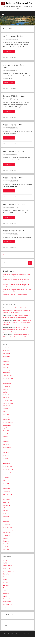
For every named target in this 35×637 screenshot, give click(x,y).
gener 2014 (6, 524)
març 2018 (6, 439)
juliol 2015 (6, 480)
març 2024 (6, 395)
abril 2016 (6, 458)
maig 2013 (6, 544)
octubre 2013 (7, 533)
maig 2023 (6, 414)
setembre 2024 (7, 383)
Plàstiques (6, 593)
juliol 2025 (6, 361)
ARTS (5, 560)
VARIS (5, 607)
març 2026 (6, 350)
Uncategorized (7, 604)
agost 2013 (6, 535)
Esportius (6, 574)
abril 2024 (6, 392)
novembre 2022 (8, 422)
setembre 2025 (7, 359)
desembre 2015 (8, 466)
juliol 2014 (6, 508)
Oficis (5, 590)
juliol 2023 (6, 411)
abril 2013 (6, 546)
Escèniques (6, 568)
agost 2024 (6, 386)
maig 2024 (6, 389)
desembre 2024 (8, 375)
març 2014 (6, 519)
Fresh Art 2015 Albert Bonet (14, 96)
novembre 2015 (8, 469)
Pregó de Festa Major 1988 (14, 204)
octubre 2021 (7, 433)
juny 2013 (6, 541)
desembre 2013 (8, 527)
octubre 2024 (7, 381)
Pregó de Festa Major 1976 (14, 231)
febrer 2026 (6, 353)
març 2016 (6, 461)
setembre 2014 (7, 502)
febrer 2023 (6, 419)
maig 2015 (6, 483)
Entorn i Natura (7, 566)
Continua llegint (8, 51)
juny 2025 (6, 364)
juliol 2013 (6, 538)
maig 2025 (6, 367)
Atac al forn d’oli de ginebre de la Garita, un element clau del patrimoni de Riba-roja (17, 322)
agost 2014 (6, 505)
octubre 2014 (7, 499)
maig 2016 (6, 455)
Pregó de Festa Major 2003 (14, 151)
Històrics (5, 577)
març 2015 (6, 486)
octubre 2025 (7, 356)
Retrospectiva (7, 599)
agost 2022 (6, 428)
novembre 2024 (8, 378)
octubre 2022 (7, 425)
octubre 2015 (7, 472)
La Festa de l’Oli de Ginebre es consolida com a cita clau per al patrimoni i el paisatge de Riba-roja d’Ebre (17, 310)
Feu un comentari (11, 57)
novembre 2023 (8, 403)
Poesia (5, 596)
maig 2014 (6, 513)
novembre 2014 (8, 497)
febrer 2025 (6, 372)
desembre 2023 (8, 400)
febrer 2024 (6, 397)
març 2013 (6, 549)
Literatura (6, 579)
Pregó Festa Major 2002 (13, 178)
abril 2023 (6, 417)
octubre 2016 (7, 447)
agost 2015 (6, 477)
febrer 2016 (6, 464)
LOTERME (6, 585)
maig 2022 (6, 430)
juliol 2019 (6, 436)
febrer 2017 (6, 444)
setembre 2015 (7, 475)
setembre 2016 (7, 450)
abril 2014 (6, 516)
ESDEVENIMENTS (8, 571)
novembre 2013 (8, 530)
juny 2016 (6, 453)
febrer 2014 (6, 521)
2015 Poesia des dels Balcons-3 (15, 36)
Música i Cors (7, 588)
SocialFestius (7, 601)
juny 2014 (6, 510)
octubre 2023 (7, 406)
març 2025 (6, 370)
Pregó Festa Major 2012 (12, 125)
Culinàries (6, 563)
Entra (4, 255)
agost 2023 (6, 408)
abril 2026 (6, 348)
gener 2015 (6, 491)
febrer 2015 (6, 488)
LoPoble (5, 582)
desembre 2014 (8, 494)
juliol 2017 (6, 441)
